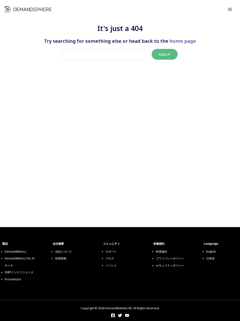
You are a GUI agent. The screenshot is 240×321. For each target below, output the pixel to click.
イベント (111, 265)
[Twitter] (120, 315)
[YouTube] (127, 315)
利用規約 (161, 252)
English (211, 252)
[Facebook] (113, 315)
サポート (111, 252)
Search (165, 54)
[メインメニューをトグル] (230, 9)
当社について (63, 252)
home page (182, 41)
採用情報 (60, 258)
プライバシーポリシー (170, 258)
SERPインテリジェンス (19, 272)
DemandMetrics (15, 252)
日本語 (210, 258)
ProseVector (13, 279)
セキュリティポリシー (170, 265)
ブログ (109, 258)
